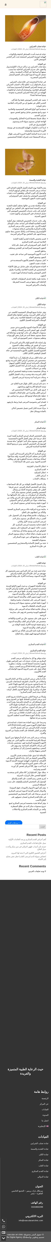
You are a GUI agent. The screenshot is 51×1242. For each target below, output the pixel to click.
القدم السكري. (40, 469)
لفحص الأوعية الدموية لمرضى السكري (24, 791)
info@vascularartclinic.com (31, 1220)
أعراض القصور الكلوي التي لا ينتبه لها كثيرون (28, 853)
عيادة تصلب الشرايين (37, 46)
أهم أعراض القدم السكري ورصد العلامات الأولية (27, 839)
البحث (42, 827)
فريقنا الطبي (33, 697)
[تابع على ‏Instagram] (21, 1082)
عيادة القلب (41, 563)
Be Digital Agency (14, 1237)
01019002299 (37, 1207)
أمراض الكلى (41, 476)
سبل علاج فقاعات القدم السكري (33, 843)
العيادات (14, 49)
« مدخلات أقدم (14, 823)
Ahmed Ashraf (34, 49)
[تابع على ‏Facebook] (31, 1082)
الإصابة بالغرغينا (23, 702)
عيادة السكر (41, 428)
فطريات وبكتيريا (39, 689)
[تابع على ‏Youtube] (26, 1082)
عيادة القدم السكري (38, 651)
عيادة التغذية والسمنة (37, 180)
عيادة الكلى (41, 304)
